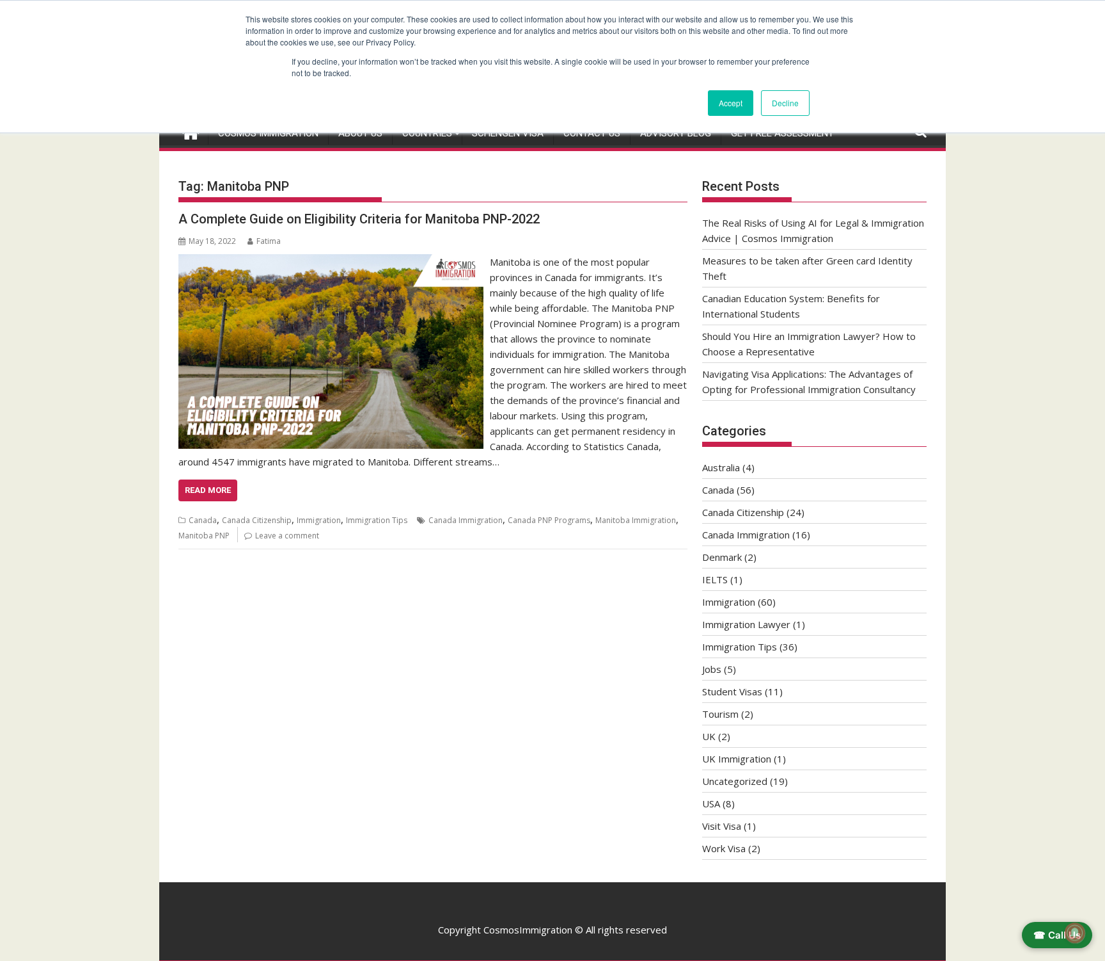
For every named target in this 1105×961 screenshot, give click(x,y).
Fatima (268, 241)
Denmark (722, 557)
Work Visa (724, 848)
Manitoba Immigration (635, 520)
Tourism (720, 713)
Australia (721, 467)
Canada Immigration (465, 520)
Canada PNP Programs (549, 520)
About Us (360, 133)
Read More (208, 490)
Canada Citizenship (257, 520)
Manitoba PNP (204, 535)
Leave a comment (287, 535)
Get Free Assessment (782, 133)
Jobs (711, 669)
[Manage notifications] (1075, 933)
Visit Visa (721, 826)
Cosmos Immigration (268, 133)
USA (711, 803)
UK (709, 736)
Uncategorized (734, 781)
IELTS (715, 579)
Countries (427, 133)
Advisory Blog (675, 133)
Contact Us (591, 133)
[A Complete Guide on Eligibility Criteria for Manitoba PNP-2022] (330, 261)
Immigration (319, 520)
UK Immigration (736, 758)
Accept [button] (730, 102)
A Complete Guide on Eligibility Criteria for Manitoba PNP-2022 (359, 219)
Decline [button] (785, 102)
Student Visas (732, 691)
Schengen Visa (508, 133)
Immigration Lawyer (746, 624)
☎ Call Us (1057, 935)
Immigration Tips (376, 520)
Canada (203, 520)
